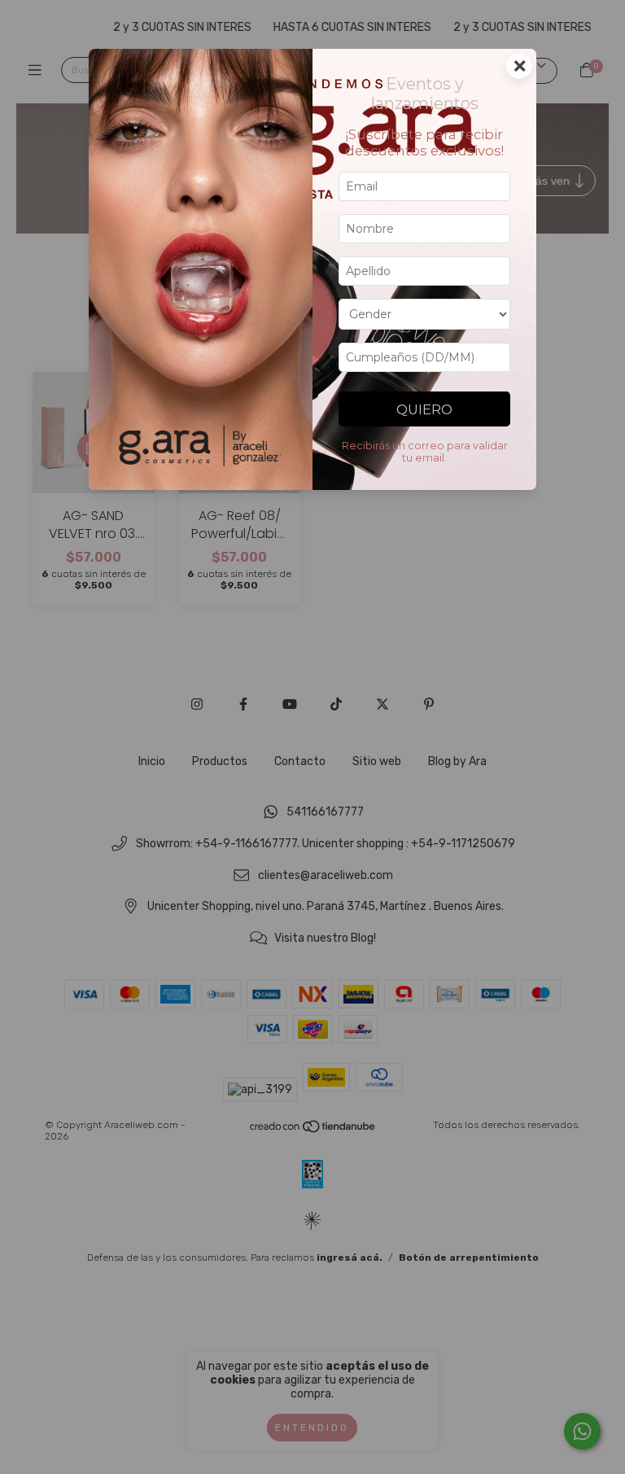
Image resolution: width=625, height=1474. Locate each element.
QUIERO (424, 409)
